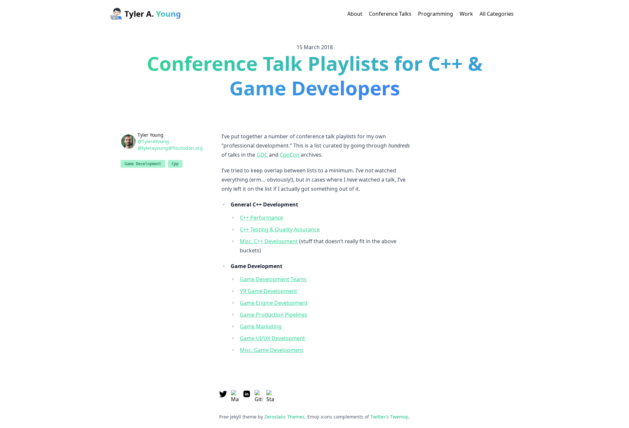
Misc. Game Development (271, 350)
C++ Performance (261, 217)
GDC (262, 154)
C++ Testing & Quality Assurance (280, 229)
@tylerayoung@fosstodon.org (170, 148)
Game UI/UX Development (272, 338)
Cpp (175, 164)
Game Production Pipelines (273, 314)
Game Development (142, 164)
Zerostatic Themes (284, 417)
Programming (435, 13)
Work (466, 13)
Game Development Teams (273, 279)
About (354, 13)
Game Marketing (261, 326)
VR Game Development (268, 291)
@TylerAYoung (153, 141)
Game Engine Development (274, 302)
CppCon (289, 154)
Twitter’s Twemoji (389, 417)
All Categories (497, 13)
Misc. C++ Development (269, 241)
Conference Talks (390, 13)
